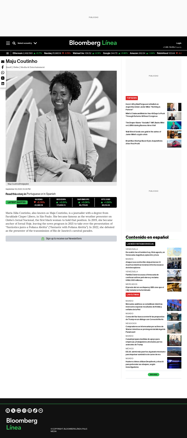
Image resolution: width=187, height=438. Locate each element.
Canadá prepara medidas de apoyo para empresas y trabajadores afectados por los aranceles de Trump (144, 342)
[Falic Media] (165, 47)
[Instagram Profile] (24, 410)
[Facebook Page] (8, 410)
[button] (3, 61)
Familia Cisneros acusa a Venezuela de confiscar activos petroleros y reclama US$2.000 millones (142, 277)
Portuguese (33, 194)
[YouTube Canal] (19, 410)
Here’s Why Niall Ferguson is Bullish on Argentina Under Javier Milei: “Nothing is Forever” (143, 107)
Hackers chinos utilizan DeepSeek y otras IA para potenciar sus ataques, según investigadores (145, 364)
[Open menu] (8, 43)
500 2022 (153, 375)
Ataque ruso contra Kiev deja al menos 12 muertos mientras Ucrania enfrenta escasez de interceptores (145, 265)
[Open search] (14, 43)
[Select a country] (35, 43)
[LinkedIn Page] (30, 410)
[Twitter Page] (13, 410)
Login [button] (178, 43)
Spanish (51, 194)
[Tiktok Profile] (35, 410)
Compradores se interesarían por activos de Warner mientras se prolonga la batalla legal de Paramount (145, 329)
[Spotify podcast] (40, 410)
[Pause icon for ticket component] (7, 53)
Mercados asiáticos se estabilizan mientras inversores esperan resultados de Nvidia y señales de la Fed (144, 307)
